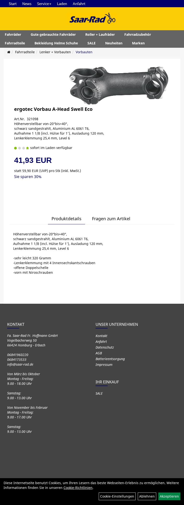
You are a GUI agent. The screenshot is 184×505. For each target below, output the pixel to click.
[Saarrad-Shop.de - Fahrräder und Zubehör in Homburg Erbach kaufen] (92, 18)
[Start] (8, 52)
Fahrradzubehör (137, 34)
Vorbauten (84, 52)
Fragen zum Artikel (111, 218)
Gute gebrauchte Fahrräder (53, 34)
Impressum (104, 364)
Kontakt (101, 335)
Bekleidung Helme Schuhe (56, 43)
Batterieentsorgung (110, 358)
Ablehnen (147, 496)
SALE (91, 43)
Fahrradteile (15, 43)
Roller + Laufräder (100, 34)
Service (43, 3)
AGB (99, 353)
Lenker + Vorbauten (55, 52)
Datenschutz (105, 347)
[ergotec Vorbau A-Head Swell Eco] (118, 85)
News (26, 3)
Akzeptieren (169, 496)
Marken (138, 43)
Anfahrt (79, 3)
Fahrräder (13, 34)
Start (13, 3)
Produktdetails (66, 218)
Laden (62, 3)
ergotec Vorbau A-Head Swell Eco (53, 109)
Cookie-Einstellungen (117, 496)
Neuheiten (113, 43)
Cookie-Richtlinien (77, 487)
